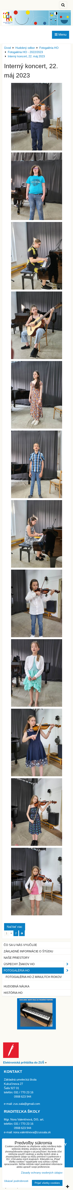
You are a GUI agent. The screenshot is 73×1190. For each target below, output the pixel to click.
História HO (13, 992)
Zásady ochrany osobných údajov (41, 1172)
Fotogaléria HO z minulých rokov (34, 976)
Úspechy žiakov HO (19, 964)
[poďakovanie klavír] (36, 1028)
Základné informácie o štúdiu (28, 951)
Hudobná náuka (16, 986)
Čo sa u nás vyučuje (20, 945)
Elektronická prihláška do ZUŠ (23, 1062)
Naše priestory (16, 957)
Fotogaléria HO (17, 970)
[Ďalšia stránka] (22, 933)
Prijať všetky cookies (47, 1182)
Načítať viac (14, 926)
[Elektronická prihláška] (11, 1056)
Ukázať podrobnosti (16, 1181)
